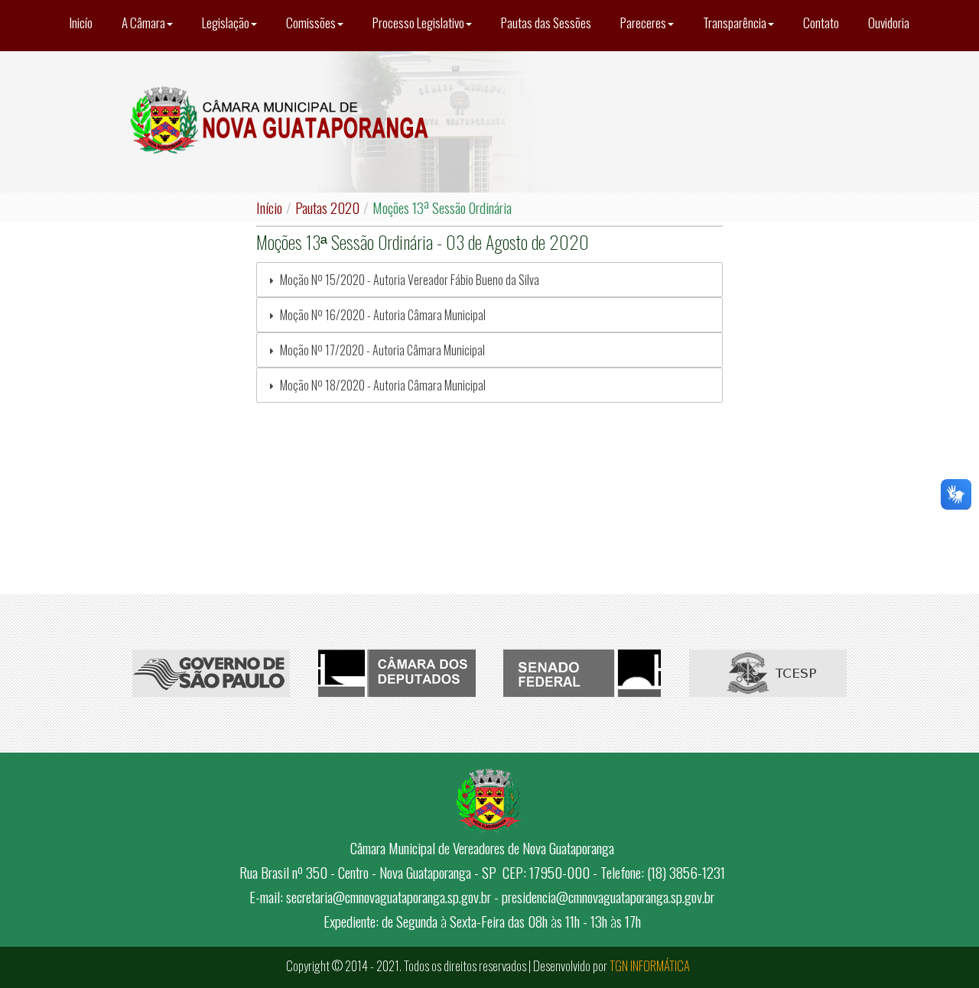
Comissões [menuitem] (311, 22)
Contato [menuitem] (821, 22)
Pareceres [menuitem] (643, 22)
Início (269, 207)
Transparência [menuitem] (734, 22)
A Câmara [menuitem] (143, 22)
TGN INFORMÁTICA (651, 966)
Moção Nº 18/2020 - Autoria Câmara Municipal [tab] (383, 385)
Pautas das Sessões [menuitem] (546, 22)
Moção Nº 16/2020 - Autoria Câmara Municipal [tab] (383, 315)
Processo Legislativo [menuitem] (418, 22)
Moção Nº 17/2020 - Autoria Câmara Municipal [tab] (382, 350)
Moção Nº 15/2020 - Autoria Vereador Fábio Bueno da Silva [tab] (409, 279)
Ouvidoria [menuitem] (888, 22)
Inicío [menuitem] (81, 22)
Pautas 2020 (327, 207)
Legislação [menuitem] (225, 22)
